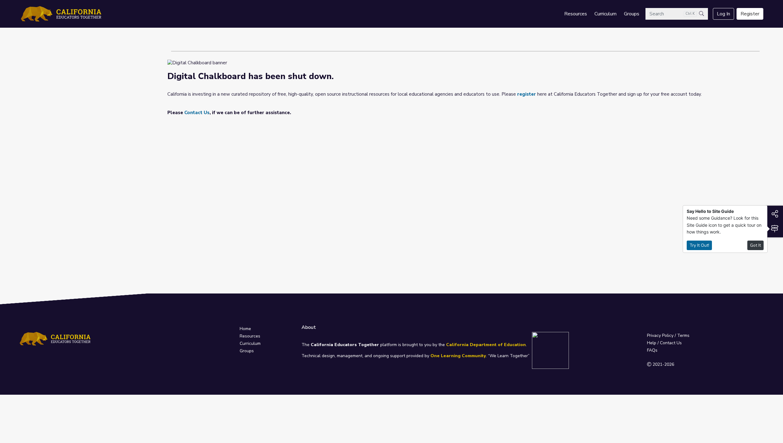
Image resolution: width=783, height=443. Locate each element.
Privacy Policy (660, 335)
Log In (723, 13)
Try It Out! (699, 245)
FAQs (652, 350)
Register (750, 13)
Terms (683, 335)
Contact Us (197, 113)
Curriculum (605, 13)
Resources (575, 13)
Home (245, 329)
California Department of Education (486, 345)
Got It (755, 245)
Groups (631, 13)
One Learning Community (458, 356)
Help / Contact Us (664, 343)
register (526, 94)
